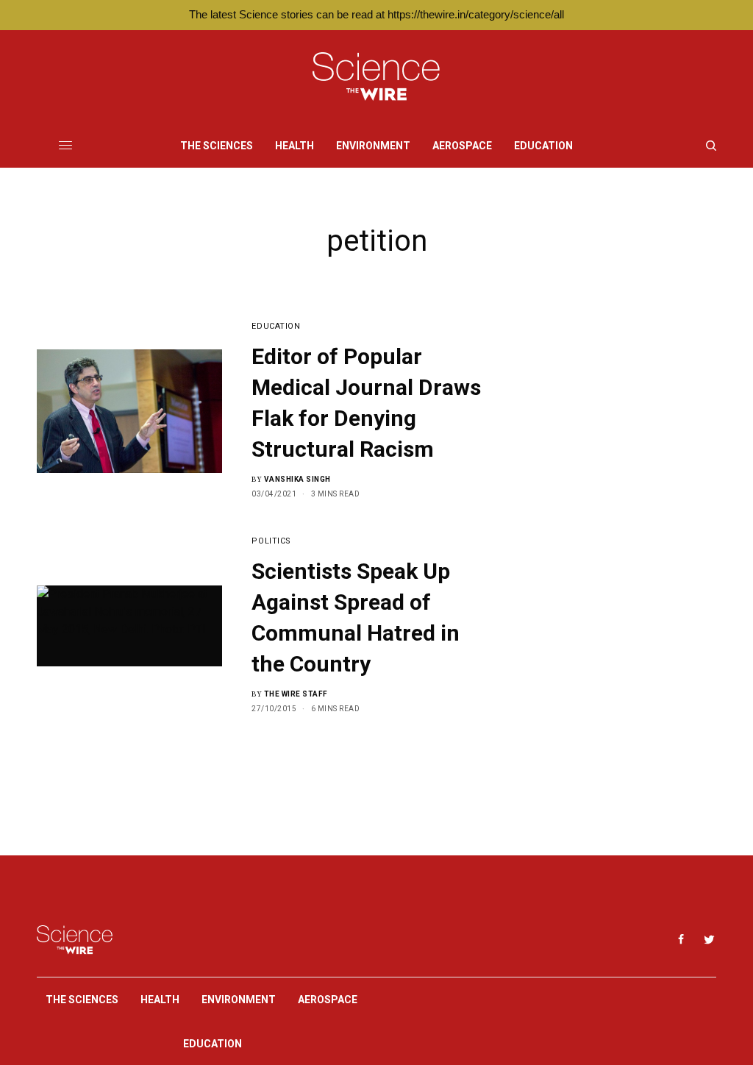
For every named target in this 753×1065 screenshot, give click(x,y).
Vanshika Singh (297, 479)
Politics (270, 541)
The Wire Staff (296, 694)
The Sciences (82, 999)
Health (159, 999)
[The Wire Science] (376, 76)
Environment (238, 999)
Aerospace (327, 999)
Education (275, 326)
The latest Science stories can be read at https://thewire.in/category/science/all (376, 14)
